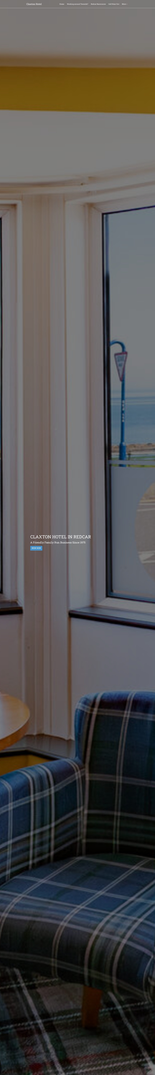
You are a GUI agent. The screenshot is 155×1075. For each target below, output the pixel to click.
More (124, 4)
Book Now (36, 548)
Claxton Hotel (34, 4)
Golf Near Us (113, 4)
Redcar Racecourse (98, 4)
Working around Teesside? (77, 4)
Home (61, 4)
